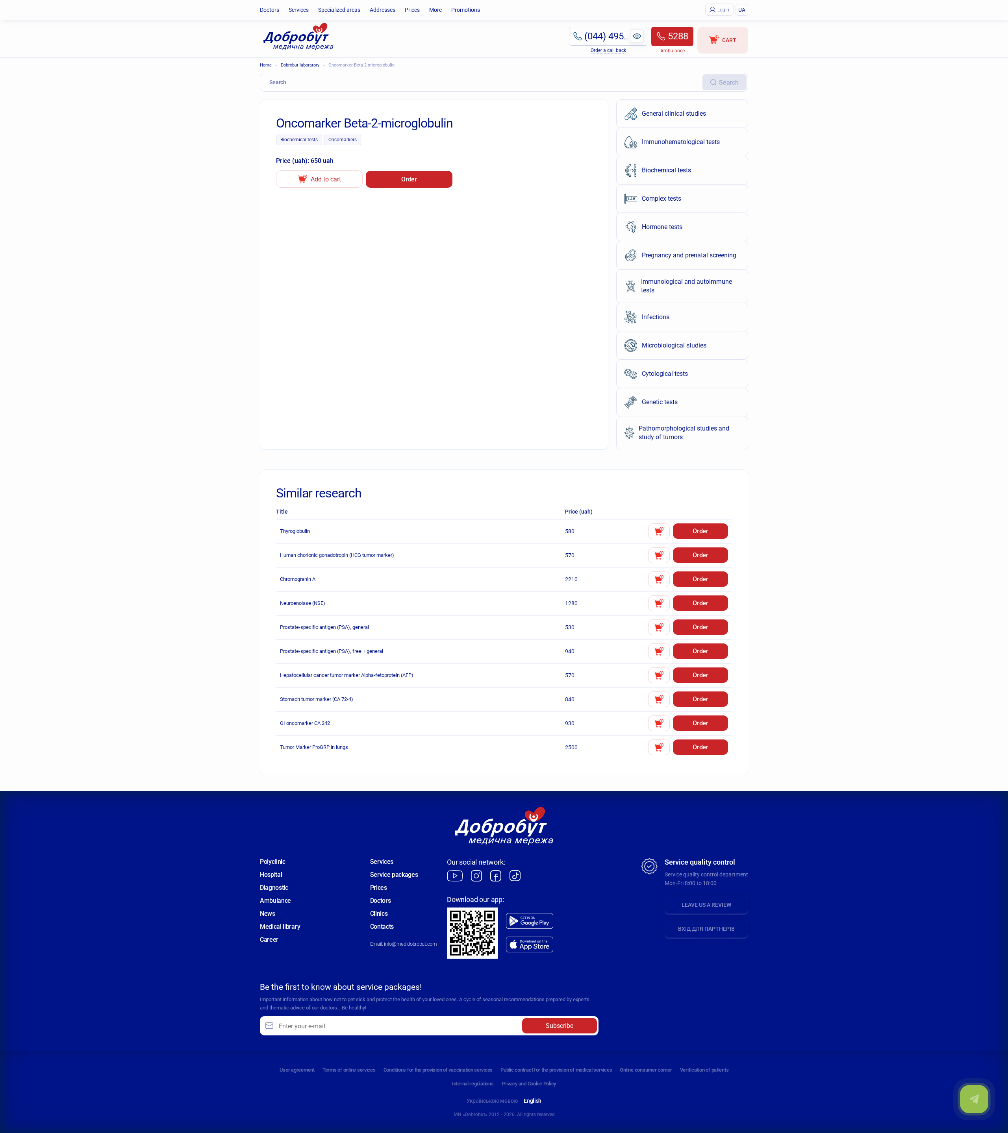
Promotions (465, 10)
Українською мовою (492, 1101)
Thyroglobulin (295, 531)
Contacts (382, 926)
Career (269, 939)
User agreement (297, 1070)
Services (299, 10)
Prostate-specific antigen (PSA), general (324, 627)
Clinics (379, 913)
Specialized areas (339, 10)
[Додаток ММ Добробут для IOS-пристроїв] (529, 945)
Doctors (269, 10)
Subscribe (559, 1025)
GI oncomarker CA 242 (305, 723)
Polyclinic (272, 861)
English (532, 1101)
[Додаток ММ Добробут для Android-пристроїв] (529, 921)
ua (741, 10)
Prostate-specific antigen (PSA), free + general (331, 651)
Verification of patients (704, 1070)
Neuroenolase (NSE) (302, 603)
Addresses (382, 10)
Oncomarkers (342, 139)
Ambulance (275, 900)
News (267, 913)
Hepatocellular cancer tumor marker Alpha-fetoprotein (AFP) (346, 675)
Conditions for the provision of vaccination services (438, 1070)
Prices (412, 10)
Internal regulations (473, 1084)
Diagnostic (274, 887)
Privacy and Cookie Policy (529, 1084)
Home (266, 65)
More (435, 10)
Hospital (271, 874)
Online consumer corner (646, 1070)
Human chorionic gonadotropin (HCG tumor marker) (337, 555)
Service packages (394, 874)
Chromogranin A (297, 579)
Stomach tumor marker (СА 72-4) (316, 699)
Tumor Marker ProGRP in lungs (314, 747)
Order (409, 179)
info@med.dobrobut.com (410, 944)
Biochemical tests (299, 139)
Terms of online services (349, 1070)
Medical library (280, 926)
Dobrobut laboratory (300, 65)
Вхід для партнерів (706, 929)
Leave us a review (706, 905)
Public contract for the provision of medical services (556, 1070)
